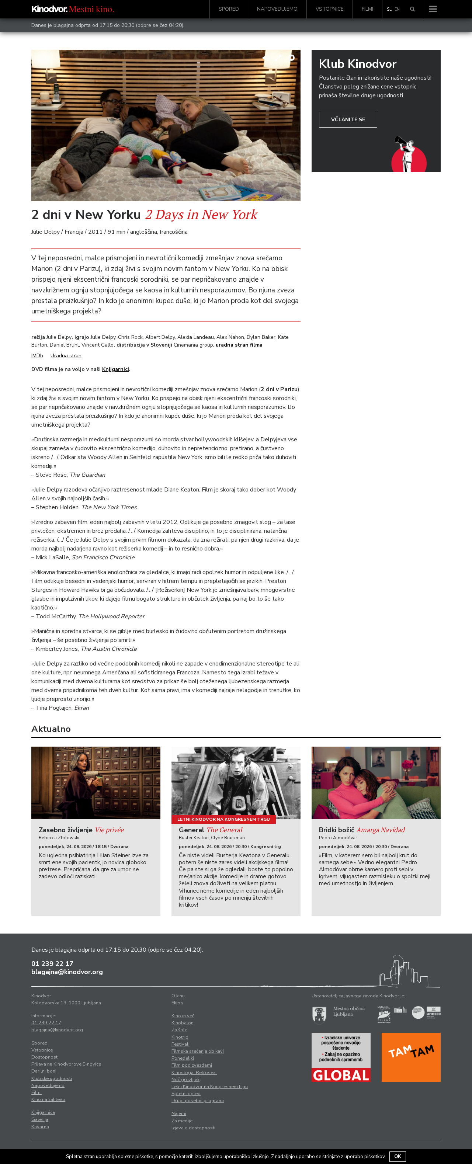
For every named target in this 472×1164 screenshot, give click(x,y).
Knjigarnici (115, 369)
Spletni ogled (186, 1093)
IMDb (37, 355)
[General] (236, 783)
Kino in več (182, 1015)
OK (397, 1156)
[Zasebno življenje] (95, 783)
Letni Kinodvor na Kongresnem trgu (223, 819)
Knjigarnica (43, 1112)
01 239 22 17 (52, 963)
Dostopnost (44, 1057)
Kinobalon (182, 1022)
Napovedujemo (277, 9)
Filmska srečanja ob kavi (197, 1051)
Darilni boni (43, 1071)
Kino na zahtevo (48, 1099)
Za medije (181, 1121)
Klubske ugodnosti (51, 1078)
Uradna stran (66, 355)
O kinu (178, 996)
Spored (229, 9)
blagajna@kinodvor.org (67, 971)
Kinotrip (179, 1037)
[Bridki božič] (376, 783)
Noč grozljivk (185, 1079)
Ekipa (177, 1003)
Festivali (180, 1044)
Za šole (179, 1029)
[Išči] (412, 9)
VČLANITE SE (348, 119)
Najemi (178, 1113)
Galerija (39, 1119)
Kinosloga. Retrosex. (194, 1072)
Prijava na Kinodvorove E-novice (66, 1064)
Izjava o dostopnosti (193, 1128)
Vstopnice (330, 9)
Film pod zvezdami (191, 1065)
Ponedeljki (182, 1058)
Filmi (367, 9)
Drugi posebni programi (197, 1100)
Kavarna (40, 1126)
